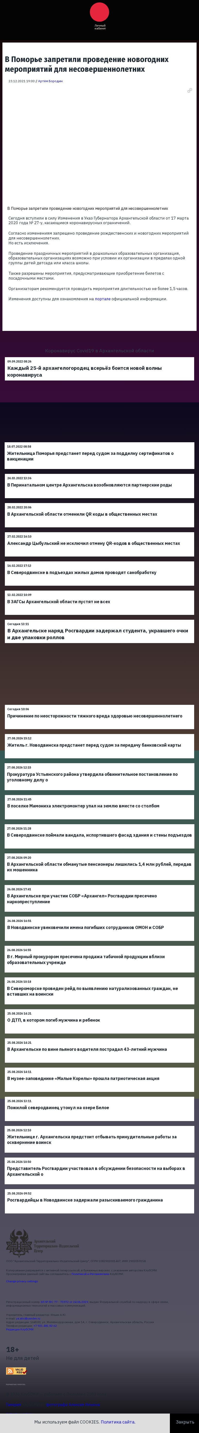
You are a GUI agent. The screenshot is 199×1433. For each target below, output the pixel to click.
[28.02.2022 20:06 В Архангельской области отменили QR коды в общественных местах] (99, 503)
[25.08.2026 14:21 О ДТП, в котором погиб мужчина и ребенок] (99, 1009)
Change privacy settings (22, 1281)
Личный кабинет (100, 27)
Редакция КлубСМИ (19, 1329)
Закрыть (185, 1422)
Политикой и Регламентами (90, 1274)
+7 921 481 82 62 (45, 1325)
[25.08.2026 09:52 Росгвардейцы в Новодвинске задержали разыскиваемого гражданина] (99, 1189)
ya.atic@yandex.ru (28, 1318)
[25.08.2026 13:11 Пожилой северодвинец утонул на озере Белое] (99, 1096)
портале (103, 298)
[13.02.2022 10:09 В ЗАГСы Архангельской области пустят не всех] (99, 590)
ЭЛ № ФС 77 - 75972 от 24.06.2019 (64, 1302)
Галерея (13, 1404)
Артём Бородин (50, 81)
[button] (190, 90)
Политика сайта (117, 1422)
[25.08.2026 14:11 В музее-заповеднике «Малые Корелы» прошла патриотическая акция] (99, 1067)
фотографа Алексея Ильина (73, 1404)
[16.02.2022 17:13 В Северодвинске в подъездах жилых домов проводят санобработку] (99, 561)
